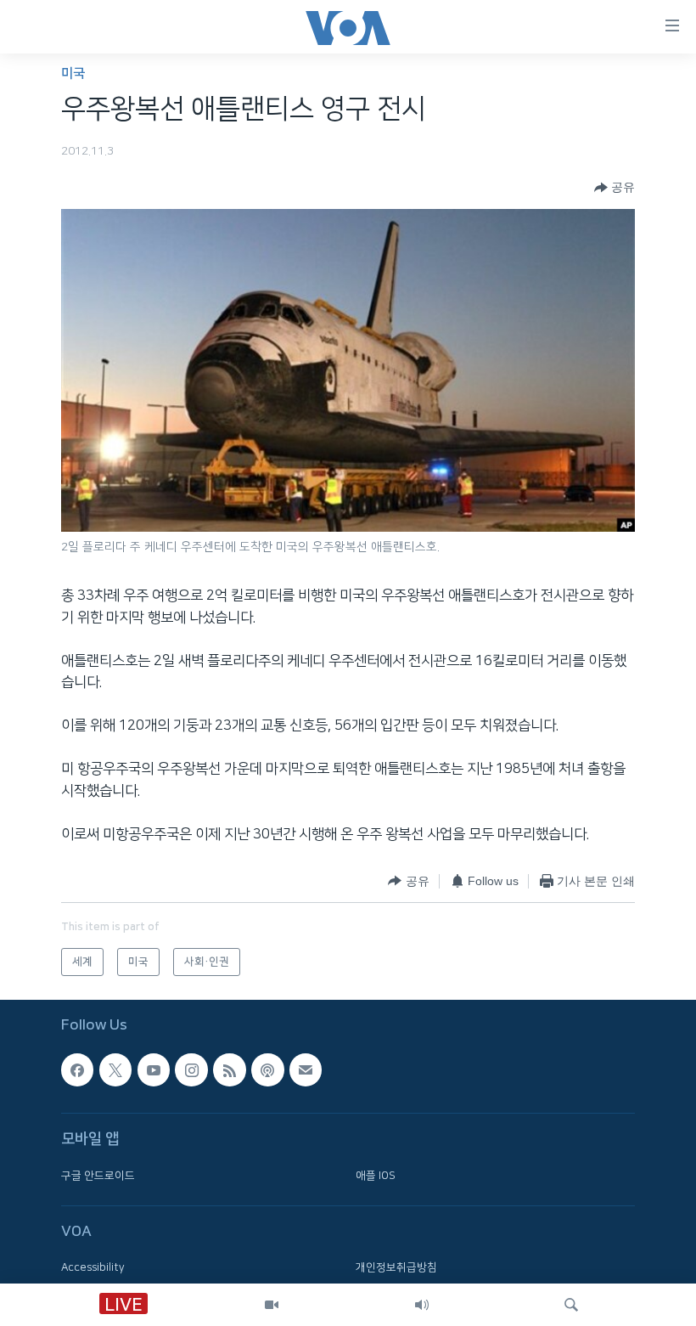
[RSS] (229, 1069)
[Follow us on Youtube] (154, 1069)
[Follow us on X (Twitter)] (115, 1069)
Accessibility (93, 1267)
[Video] (271, 1305)
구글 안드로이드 (98, 1175)
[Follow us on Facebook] (77, 1069)
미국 (73, 73)
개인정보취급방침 (396, 1267)
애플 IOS (376, 1175)
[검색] (571, 1305)
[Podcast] (267, 1069)
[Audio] (421, 1305)
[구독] (305, 1069)
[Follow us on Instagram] (191, 1069)
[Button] (614, 188)
